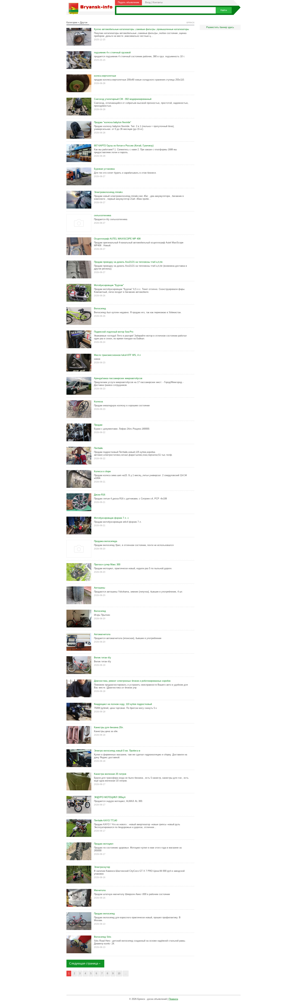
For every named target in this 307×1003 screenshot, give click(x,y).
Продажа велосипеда (105, 541)
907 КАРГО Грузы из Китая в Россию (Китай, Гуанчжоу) (124, 145)
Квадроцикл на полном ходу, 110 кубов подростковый (123, 704)
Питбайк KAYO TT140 (105, 820)
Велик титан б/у (102, 657)
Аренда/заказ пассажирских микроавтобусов (118, 378)
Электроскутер (102, 867)
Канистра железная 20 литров (110, 774)
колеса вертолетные (105, 75)
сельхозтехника (102, 215)
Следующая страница (83, 963)
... (126, 973)
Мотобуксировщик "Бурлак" (109, 285)
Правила (173, 999)
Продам (98, 425)
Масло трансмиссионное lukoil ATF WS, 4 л (117, 355)
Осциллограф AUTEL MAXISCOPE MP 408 (117, 238)
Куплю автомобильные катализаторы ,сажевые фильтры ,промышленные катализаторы (141, 29)
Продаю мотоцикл (103, 843)
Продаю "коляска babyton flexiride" (112, 122)
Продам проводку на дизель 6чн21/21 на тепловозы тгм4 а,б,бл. (128, 262)
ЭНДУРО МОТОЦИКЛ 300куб (109, 797)
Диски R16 (99, 494)
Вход (148, 2)
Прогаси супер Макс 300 (107, 564)
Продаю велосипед (104, 913)
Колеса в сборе (102, 471)
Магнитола (100, 890)
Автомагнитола (102, 634)
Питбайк (98, 448)
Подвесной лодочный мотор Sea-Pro (113, 331)
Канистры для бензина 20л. (109, 727)
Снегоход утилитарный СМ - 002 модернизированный (122, 99)
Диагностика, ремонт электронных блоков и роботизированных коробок (132, 681)
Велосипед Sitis (102, 936)
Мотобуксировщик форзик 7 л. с (111, 518)
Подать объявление (128, 2)
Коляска (98, 401)
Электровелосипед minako (108, 192)
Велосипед (100, 308)
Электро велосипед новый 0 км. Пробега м (117, 750)
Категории (71, 22)
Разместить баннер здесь (220, 27)
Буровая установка (104, 169)
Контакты (158, 2)
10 (119, 973)
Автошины (99, 587)
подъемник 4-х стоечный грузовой (112, 52)
